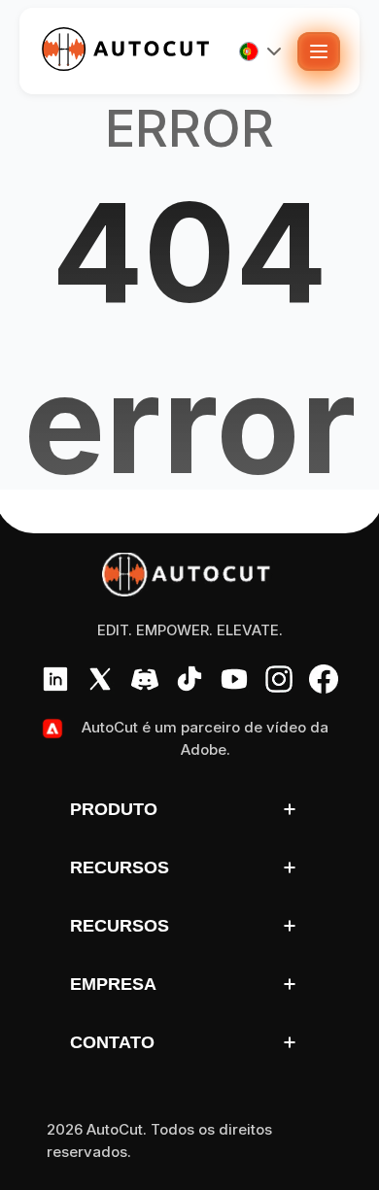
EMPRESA (113, 984)
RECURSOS (119, 867)
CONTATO (112, 1042)
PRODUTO (113, 809)
